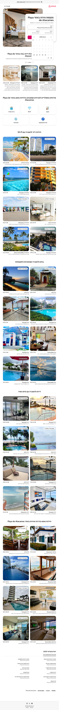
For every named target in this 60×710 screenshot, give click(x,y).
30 (51, 58)
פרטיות (31, 707)
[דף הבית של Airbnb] (52, 6)
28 (36, 55)
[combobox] (40, 28)
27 (39, 55)
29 (34, 55)
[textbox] (47, 33)
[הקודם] (33, 62)
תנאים (27, 707)
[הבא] (26, 62)
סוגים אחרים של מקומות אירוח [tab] (49, 654)
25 (45, 55)
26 (42, 55)
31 (48, 58)
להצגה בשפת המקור (21, 2)
